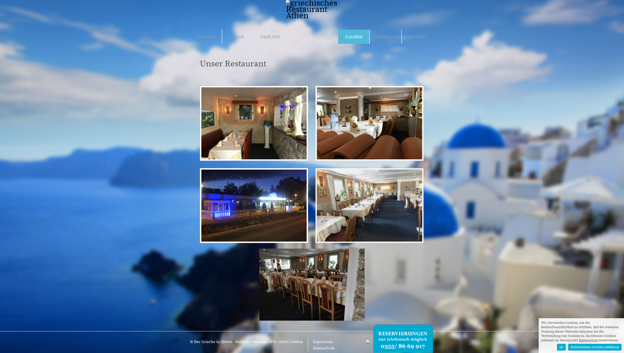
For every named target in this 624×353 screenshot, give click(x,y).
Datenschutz (323, 348)
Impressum (323, 341)
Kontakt (418, 37)
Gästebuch (386, 37)
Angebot (206, 37)
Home (238, 37)
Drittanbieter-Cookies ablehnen (595, 347)
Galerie (353, 37)
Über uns (270, 37)
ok (561, 347)
